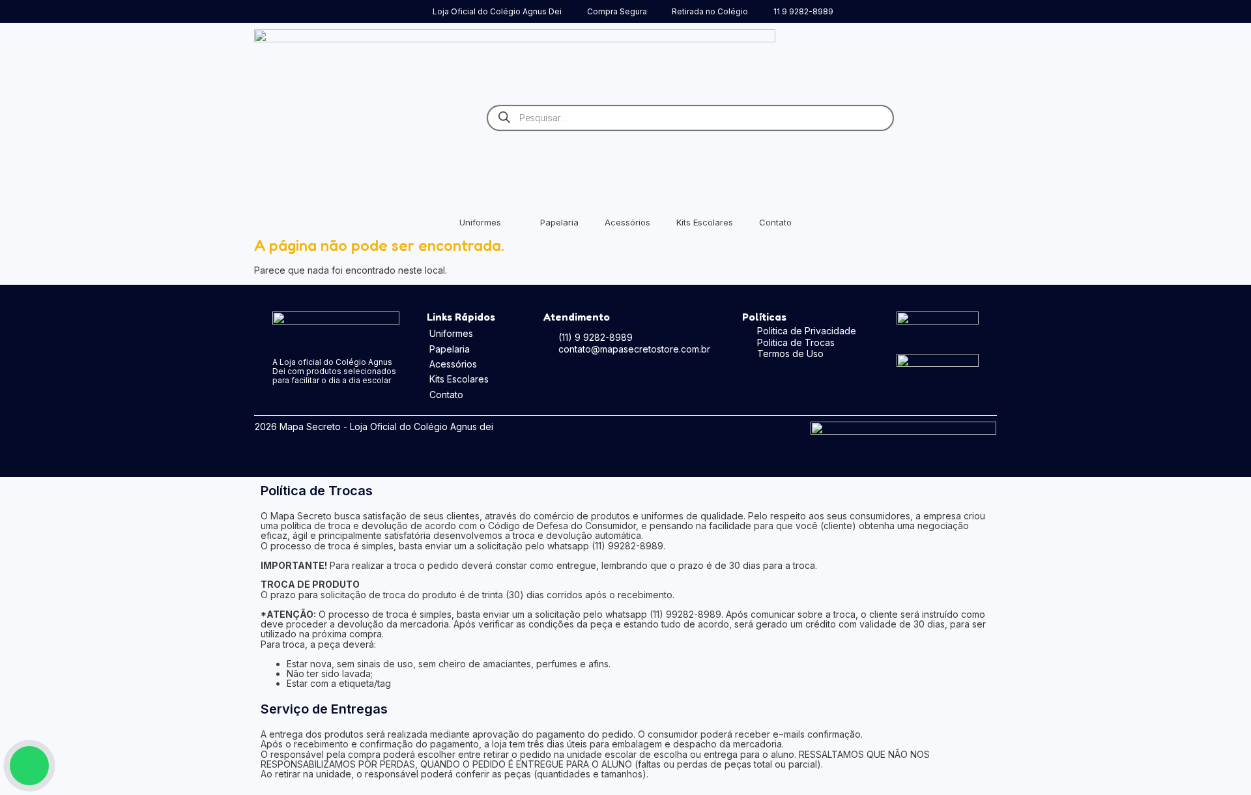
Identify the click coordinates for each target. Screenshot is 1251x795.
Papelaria (559, 222)
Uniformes (480, 222)
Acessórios (627, 222)
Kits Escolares (704, 222)
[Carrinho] (979, 115)
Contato (775, 222)
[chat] (29, 765)
